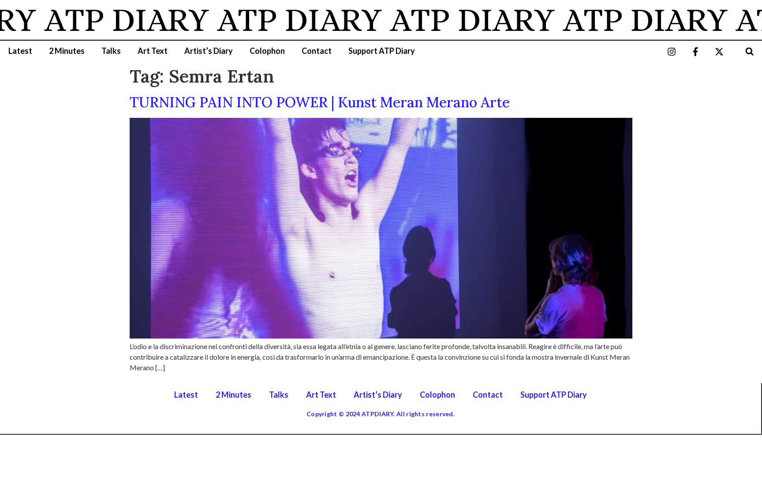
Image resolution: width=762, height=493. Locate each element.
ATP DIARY (116, 19)
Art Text (153, 51)
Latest (20, 51)
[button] (749, 51)
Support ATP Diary (381, 51)
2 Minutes (67, 51)
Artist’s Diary (208, 51)
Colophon (267, 51)
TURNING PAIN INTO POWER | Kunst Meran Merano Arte (320, 102)
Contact (317, 51)
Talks (111, 51)
